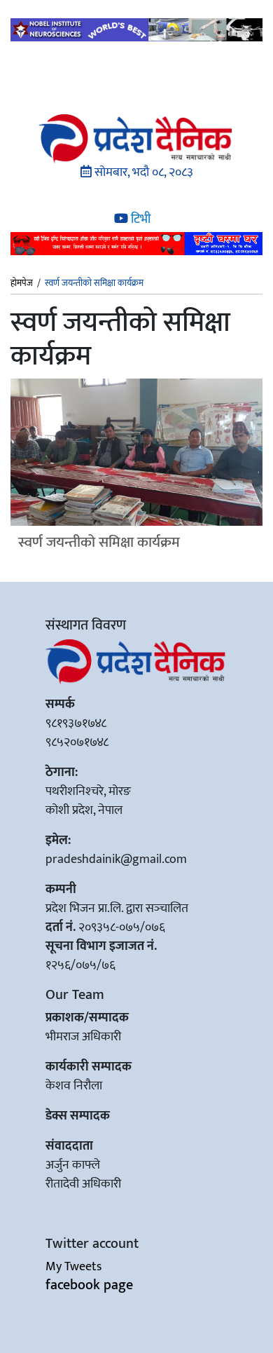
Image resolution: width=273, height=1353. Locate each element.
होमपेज (21, 284)
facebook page (89, 1285)
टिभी (139, 219)
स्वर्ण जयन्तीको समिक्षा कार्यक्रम (99, 542)
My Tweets (74, 1266)
